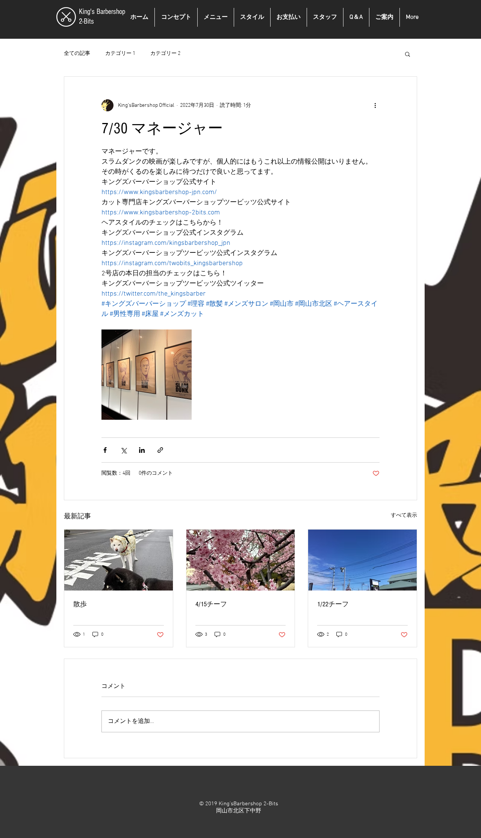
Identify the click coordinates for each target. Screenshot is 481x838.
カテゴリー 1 (120, 53)
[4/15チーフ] (240, 560)
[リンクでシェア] (160, 450)
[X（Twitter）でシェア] (123, 450)
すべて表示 (404, 515)
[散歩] (118, 560)
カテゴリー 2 (165, 53)
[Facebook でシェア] (105, 450)
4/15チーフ (211, 604)
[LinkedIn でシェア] (141, 450)
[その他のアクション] (375, 105)
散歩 (80, 604)
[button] (407, 54)
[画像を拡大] (146, 374)
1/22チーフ (333, 604)
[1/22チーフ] (362, 560)
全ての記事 (77, 53)
